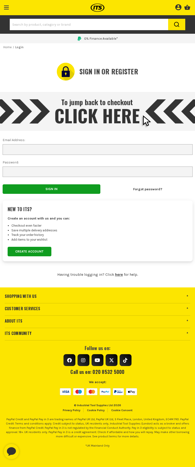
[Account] (178, 6)
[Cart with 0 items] (187, 6)
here (119, 274)
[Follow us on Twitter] (111, 360)
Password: (11, 162)
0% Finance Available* (101, 39)
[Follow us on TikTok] (126, 360)
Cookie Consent (121, 410)
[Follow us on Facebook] (69, 360)
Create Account (29, 251)
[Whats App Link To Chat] (26, 449)
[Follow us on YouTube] (97, 360)
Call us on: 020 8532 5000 (97, 371)
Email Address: (14, 140)
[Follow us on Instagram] (83, 360)
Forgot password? (147, 189)
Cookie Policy (96, 410)
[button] (6, 6)
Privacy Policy (71, 410)
